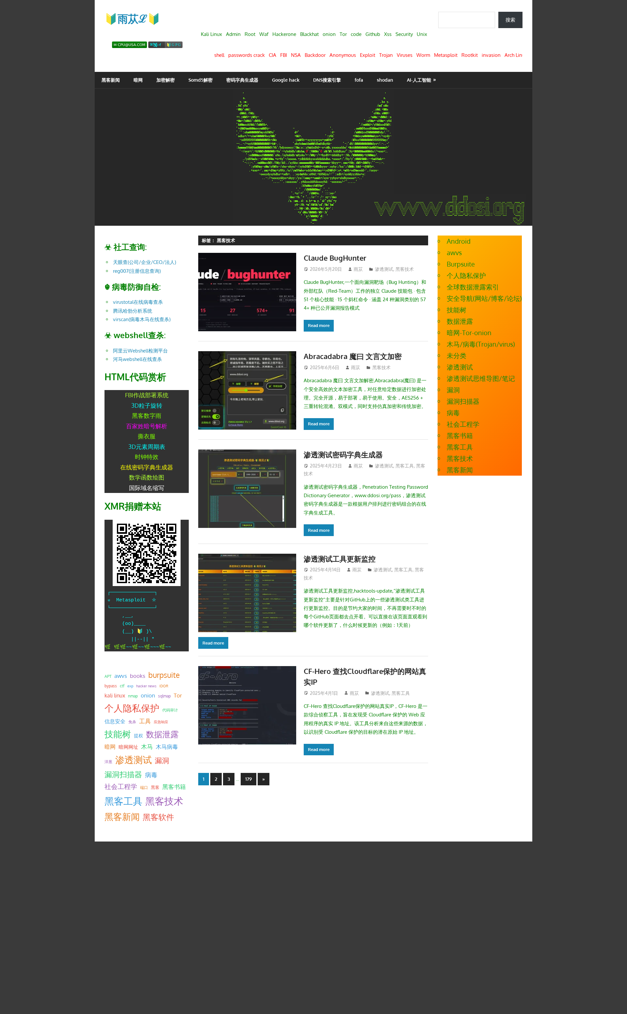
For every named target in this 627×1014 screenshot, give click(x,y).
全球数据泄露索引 (473, 287)
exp (130, 686)
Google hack (285, 80)
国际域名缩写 (146, 487)
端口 (144, 787)
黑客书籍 (174, 786)
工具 (145, 721)
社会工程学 (120, 786)
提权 (138, 735)
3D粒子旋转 (146, 405)
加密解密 (165, 80)
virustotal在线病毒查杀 (138, 302)
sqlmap (164, 695)
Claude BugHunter (335, 257)
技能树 (117, 733)
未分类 (456, 355)
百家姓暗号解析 (146, 426)
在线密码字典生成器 (146, 467)
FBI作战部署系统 (147, 395)
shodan (385, 80)
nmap (133, 695)
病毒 (151, 774)
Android (459, 241)
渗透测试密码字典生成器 (343, 454)
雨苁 (358, 269)
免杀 (132, 721)
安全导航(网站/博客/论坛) (484, 298)
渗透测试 (384, 269)
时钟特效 (146, 456)
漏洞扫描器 (123, 774)
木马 (147, 746)
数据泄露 (162, 734)
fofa (359, 80)
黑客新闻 (111, 80)
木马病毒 (167, 746)
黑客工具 (404, 465)
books (137, 675)
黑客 (155, 787)
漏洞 (162, 760)
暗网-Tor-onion (469, 332)
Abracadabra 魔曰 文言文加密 (353, 356)
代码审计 (170, 710)
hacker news (146, 686)
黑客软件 (158, 817)
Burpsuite (461, 264)
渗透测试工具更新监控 (340, 558)
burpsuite (164, 674)
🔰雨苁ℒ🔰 (132, 18)
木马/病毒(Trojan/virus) (481, 344)
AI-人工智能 (419, 80)
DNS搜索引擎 (327, 80)
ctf (122, 685)
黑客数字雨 (146, 415)
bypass (110, 685)
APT (107, 676)
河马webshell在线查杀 (137, 359)
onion (148, 695)
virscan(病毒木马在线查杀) (141, 319)
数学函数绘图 (146, 477)
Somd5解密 (200, 80)
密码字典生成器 (242, 80)
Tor (178, 695)
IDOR (163, 686)
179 (248, 779)
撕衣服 (146, 436)
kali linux (114, 695)
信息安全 (114, 721)
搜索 (510, 20)
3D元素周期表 (146, 446)
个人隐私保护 (131, 708)
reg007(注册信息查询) (137, 271)
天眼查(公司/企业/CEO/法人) (144, 262)
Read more (319, 325)
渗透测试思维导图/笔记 (481, 378)
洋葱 (108, 761)
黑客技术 (404, 269)
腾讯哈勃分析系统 (132, 311)
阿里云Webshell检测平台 (140, 351)
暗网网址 (128, 747)
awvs (120, 675)
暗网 (138, 80)
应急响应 (161, 722)
